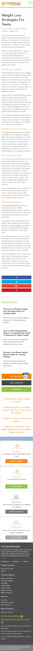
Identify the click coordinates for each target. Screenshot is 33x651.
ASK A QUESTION (16, 383)
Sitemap (16, 561)
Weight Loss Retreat (7, 578)
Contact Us (5, 561)
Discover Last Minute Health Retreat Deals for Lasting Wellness (15, 355)
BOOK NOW (16, 389)
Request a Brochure (7, 612)
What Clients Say (6, 605)
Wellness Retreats (6, 592)
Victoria (3, 571)
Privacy (25, 561)
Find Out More (16, 461)
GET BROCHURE (16, 376)
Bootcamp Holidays (7, 581)
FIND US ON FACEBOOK (10, 616)
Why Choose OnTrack (7, 602)
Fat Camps (4, 583)
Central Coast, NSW (7, 568)
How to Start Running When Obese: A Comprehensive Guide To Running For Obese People (16, 333)
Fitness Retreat (5, 588)
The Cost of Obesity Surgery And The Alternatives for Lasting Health (15, 311)
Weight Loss (13, 31)
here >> (3, 558)
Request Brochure (16, 512)
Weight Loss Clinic (6, 590)
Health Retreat (5, 585)
